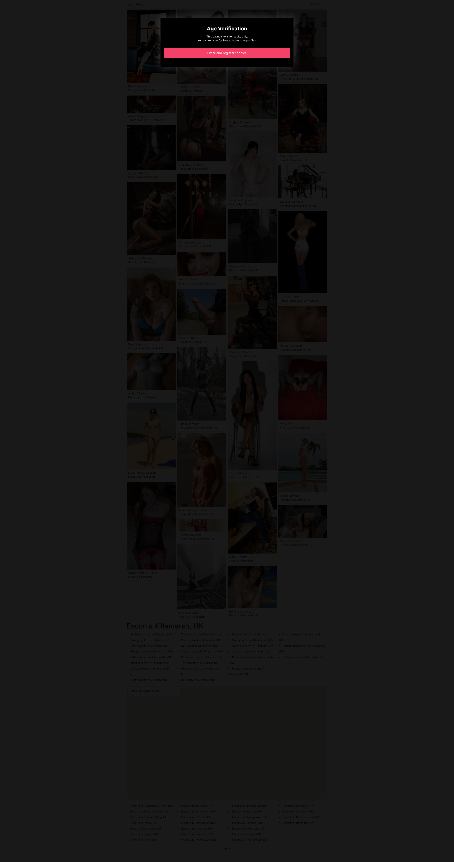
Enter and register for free (227, 53)
